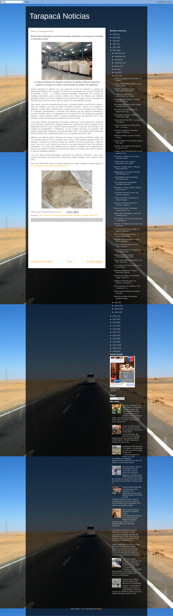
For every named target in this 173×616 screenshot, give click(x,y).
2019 (115, 319)
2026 (115, 34)
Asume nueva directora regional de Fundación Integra (130, 511)
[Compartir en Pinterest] (77, 212)
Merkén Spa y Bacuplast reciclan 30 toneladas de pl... (127, 214)
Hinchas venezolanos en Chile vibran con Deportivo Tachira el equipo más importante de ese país (132, 408)
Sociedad (84, 215)
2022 (115, 47)
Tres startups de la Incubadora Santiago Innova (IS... (125, 183)
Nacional (77, 215)
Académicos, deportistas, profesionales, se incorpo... (125, 95)
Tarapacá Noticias (60, 16)
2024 (115, 41)
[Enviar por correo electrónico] (68, 212)
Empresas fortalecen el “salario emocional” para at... (125, 272)
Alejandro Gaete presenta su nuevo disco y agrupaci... (127, 240)
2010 (115, 348)
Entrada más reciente (41, 261)
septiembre (119, 63)
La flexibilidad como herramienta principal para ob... (126, 178)
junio (117, 72)
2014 (115, 335)
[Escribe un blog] (70, 212)
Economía (47, 215)
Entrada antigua (95, 261)
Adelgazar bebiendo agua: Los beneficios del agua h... (125, 282)
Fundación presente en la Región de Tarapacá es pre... (127, 251)
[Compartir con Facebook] (75, 212)
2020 (115, 316)
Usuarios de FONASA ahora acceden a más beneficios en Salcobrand (131, 581)
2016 (115, 329)
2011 (115, 345)
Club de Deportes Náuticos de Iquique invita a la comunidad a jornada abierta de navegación (132, 470)
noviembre (119, 56)
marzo (117, 306)
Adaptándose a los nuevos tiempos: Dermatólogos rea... (127, 173)
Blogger (99, 609)
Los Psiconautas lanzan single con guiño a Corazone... (127, 230)
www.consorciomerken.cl (58, 166)
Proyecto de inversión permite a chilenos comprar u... (125, 204)
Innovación (56, 215)
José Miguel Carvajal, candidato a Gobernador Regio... (126, 116)
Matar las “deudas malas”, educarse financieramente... (127, 168)
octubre (118, 60)
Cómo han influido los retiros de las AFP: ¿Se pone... (127, 126)
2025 (115, 38)
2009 (115, 351)
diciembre (118, 53)
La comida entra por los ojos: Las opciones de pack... (126, 194)
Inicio (69, 261)
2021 (115, 50)
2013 (115, 339)
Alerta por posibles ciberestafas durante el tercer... (125, 297)
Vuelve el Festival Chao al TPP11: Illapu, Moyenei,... (126, 246)
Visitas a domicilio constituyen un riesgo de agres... (126, 199)
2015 (115, 332)
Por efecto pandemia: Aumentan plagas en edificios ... (126, 131)
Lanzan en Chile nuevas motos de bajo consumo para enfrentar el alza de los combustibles (132, 429)
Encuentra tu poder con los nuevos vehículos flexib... (127, 157)
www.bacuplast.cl (38, 166)
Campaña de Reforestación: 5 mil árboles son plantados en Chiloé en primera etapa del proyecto (132, 449)
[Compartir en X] (72, 212)
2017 (115, 326)
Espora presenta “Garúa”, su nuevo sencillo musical (127, 100)
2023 (115, 44)
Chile (40, 215)
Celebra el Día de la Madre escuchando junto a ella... (124, 256)
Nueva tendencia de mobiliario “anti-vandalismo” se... (127, 287)
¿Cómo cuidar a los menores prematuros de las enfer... (124, 163)
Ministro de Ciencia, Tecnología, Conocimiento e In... (126, 209)
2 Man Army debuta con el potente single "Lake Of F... (126, 277)
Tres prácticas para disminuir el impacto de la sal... (125, 111)
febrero (117, 309)
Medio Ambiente (67, 215)
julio (116, 69)
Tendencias (93, 215)
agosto (117, 66)
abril (116, 302)
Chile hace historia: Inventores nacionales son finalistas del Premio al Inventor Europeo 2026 (132, 562)
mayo (117, 76)
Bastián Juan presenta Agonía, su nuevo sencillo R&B (126, 235)
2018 (115, 322)
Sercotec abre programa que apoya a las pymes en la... (127, 147)
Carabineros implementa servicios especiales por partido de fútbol (124, 531)
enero (117, 312)
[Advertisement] (67, 241)
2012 (115, 342)
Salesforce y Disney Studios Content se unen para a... (127, 189)
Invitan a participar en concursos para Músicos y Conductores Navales (126, 545)
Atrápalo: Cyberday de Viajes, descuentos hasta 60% (125, 90)
